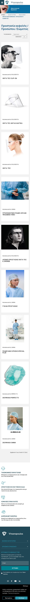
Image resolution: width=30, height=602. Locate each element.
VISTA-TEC (6, 168)
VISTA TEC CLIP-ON (9, 78)
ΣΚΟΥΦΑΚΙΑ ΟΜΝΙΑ (9, 443)
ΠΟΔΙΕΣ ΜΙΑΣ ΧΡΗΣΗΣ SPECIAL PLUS (13, 352)
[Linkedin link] (19, 581)
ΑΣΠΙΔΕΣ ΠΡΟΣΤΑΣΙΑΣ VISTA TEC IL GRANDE (14, 260)
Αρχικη (3, 15)
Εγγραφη (15, 568)
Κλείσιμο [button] (25, 586)
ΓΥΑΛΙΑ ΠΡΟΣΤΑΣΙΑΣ (10, 306)
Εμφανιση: (19, 36)
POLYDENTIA (15, 74)
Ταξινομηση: (8, 34)
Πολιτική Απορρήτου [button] (13, 593)
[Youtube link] (15, 581)
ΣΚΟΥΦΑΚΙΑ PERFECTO (10, 398)
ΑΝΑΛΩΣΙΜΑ (22, 15)
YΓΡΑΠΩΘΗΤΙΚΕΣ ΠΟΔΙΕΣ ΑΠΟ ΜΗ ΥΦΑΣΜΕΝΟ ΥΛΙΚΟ (14, 214)
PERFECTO (15, 394)
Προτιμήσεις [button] (8, 598)
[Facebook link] (11, 581)
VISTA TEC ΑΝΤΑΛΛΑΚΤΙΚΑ (12, 123)
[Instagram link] (8, 581)
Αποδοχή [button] (21, 598)
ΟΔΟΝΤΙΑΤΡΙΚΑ (12, 15)
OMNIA (13, 209)
